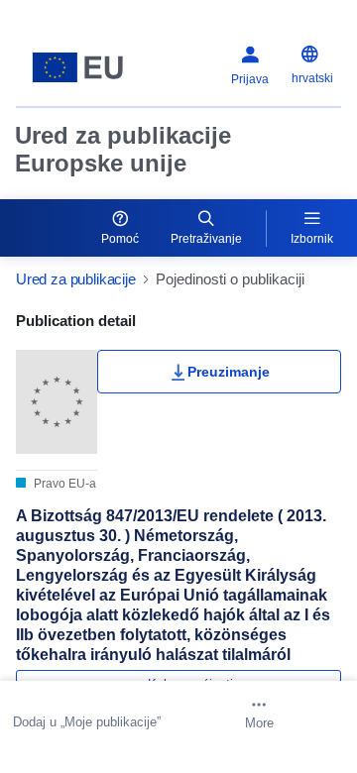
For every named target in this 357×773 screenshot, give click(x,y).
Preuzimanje (228, 372)
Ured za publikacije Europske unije (123, 149)
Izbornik (312, 239)
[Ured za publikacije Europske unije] (78, 67)
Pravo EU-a (63, 484)
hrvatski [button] (312, 78)
